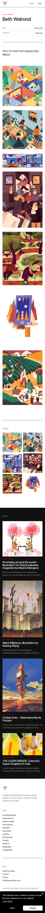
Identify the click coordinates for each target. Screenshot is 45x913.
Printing (5, 840)
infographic (7, 831)
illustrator (30, 51)
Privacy (5, 877)
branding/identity (9, 815)
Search (31, 3)
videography (7, 850)
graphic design (8, 821)
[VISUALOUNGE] (5, 3)
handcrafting (7, 824)
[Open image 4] (32, 463)
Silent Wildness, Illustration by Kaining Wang (20, 644)
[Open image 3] (12, 463)
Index (40, 3)
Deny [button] (12, 908)
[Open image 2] (32, 442)
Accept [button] (33, 908)
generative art (8, 818)
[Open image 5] (12, 484)
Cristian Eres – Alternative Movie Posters (21, 719)
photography (7, 837)
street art (5, 843)
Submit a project (8, 871)
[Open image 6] (32, 484)
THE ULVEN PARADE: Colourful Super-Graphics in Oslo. (20, 762)
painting (5, 834)
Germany (38, 33)
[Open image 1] (12, 442)
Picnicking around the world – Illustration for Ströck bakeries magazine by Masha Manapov (20, 565)
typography (7, 847)
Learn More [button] (7, 901)
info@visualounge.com (11, 880)
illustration (7, 14)
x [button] (43, 893)
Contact (5, 874)
